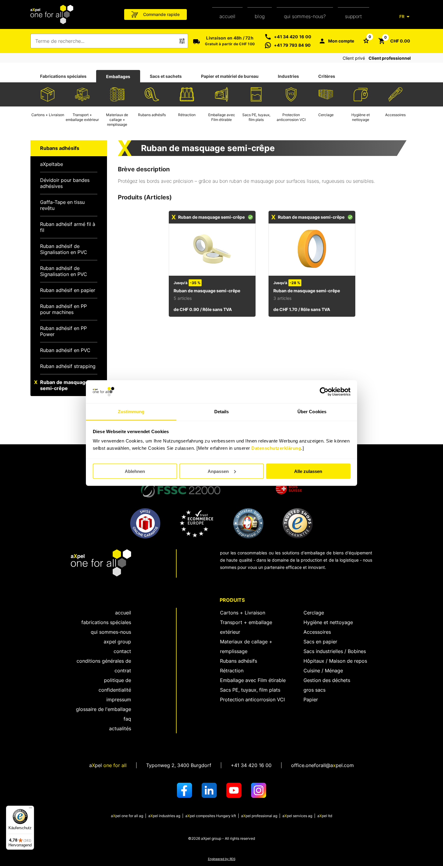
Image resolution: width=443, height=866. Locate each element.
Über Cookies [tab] (311, 411)
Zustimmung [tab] (131, 411)
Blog (260, 16)
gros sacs (314, 690)
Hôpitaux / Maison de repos (335, 661)
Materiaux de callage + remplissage (246, 646)
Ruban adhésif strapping (68, 366)
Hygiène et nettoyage (328, 622)
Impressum (118, 699)
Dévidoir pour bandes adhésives (65, 183)
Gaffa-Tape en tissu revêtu (62, 205)
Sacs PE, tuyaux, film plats (250, 690)
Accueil (227, 16)
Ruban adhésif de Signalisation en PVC (63, 249)
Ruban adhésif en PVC (65, 350)
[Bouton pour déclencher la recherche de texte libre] (182, 41)
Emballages (118, 76)
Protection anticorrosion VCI (252, 699)
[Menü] (30, 809)
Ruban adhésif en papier (67, 290)
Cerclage (313, 613)
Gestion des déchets (326, 680)
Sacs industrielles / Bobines (334, 651)
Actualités (120, 728)
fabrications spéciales (106, 622)
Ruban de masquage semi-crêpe (64, 385)
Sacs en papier (320, 642)
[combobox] (105, 41)
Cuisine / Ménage (323, 671)
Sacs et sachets (166, 76)
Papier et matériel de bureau (230, 76)
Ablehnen (135, 471)
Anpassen (218, 471)
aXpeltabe (51, 164)
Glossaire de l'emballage (103, 709)
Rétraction (231, 671)
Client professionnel (390, 58)
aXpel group (117, 642)
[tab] (63, 76)
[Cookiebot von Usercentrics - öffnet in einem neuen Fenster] (324, 391)
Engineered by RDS (221, 859)
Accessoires (317, 632)
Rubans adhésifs (238, 661)
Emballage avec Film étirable (253, 680)
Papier (310, 699)
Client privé (354, 58)
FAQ (127, 719)
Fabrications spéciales (63, 76)
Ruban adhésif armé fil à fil (67, 227)
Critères (326, 76)
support (353, 16)
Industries (288, 76)
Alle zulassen (308, 471)
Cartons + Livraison (242, 613)
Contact (122, 651)
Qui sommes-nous (111, 632)
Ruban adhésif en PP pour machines (63, 309)
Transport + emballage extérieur (246, 627)
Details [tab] (221, 411)
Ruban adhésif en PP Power (63, 331)
